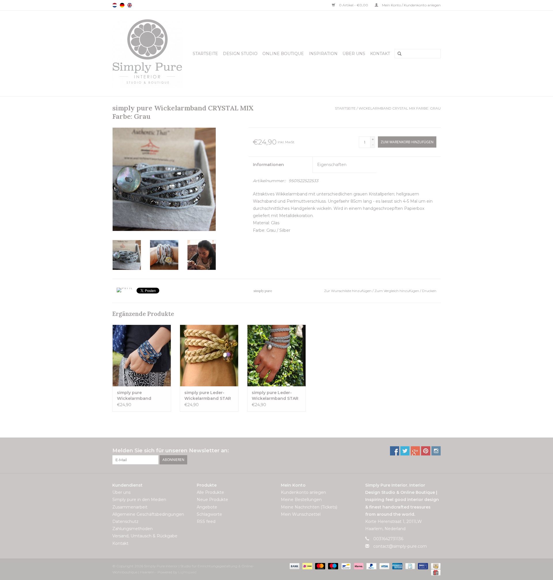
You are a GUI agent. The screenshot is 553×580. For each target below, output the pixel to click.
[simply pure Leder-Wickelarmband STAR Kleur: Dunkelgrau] (276, 355)
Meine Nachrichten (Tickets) (309, 507)
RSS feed (206, 521)
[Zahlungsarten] (293, 566)
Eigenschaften (331, 164)
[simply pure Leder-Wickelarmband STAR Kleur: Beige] (209, 355)
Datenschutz (125, 521)
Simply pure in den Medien (139, 499)
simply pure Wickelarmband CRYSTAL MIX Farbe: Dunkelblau (138, 395)
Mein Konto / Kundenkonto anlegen (411, 5)
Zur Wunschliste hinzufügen (348, 291)
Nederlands (114, 5)
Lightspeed (187, 572)
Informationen (268, 164)
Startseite (205, 53)
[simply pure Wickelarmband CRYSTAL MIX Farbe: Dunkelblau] (141, 355)
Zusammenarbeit (129, 507)
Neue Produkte (212, 499)
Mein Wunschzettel (301, 514)
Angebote (207, 507)
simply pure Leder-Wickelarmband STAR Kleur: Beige (207, 395)
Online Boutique (283, 53)
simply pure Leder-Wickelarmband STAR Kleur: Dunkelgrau (275, 395)
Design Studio (240, 53)
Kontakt (380, 53)
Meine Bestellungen (301, 499)
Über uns (353, 53)
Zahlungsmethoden (132, 528)
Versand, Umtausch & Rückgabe (144, 535)
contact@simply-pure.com (400, 546)
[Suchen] (397, 54)
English (129, 5)
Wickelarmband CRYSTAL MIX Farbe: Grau (400, 108)
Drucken (429, 291)
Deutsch (122, 5)
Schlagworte (209, 514)
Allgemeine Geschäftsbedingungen (148, 514)
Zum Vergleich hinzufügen (397, 291)
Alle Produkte (210, 492)
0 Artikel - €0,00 (353, 5)
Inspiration (323, 53)
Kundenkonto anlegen (303, 492)
